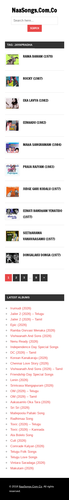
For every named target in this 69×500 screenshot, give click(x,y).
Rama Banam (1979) (38, 56)
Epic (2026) (18, 325)
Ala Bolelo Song (21, 435)
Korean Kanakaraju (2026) (29, 358)
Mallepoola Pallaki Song (27, 413)
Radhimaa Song (21, 419)
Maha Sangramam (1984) (42, 144)
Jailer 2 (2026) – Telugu (27, 314)
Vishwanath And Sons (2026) (31, 336)
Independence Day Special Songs (34, 347)
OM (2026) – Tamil (23, 396)
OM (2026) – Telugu (24, 391)
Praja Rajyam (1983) (38, 166)
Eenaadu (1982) (34, 122)
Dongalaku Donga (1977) (42, 254)
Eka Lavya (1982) (35, 100)
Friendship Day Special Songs (31, 374)
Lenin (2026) (19, 380)
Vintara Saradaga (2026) (27, 463)
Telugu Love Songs (23, 457)
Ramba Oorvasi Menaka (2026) (32, 330)
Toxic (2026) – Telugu (25, 424)
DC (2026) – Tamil (23, 352)
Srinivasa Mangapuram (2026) (31, 385)
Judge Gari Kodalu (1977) (42, 188)
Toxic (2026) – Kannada (27, 429)
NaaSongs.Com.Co (34, 10)
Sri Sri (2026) (20, 407)
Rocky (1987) (33, 78)
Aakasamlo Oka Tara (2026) (30, 402)
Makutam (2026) (22, 468)
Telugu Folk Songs (23, 451)
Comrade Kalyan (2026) (27, 446)
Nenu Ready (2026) (24, 341)
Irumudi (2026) (20, 308)
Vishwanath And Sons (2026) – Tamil (36, 369)
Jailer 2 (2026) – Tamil (26, 319)
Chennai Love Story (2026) (29, 363)
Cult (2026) (18, 440)
